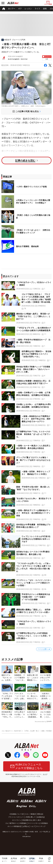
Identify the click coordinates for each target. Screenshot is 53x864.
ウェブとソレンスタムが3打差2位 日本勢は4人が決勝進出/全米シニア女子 (37, 539)
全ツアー (11, 9)
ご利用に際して (30, 817)
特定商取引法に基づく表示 (32, 820)
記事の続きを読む (25, 160)
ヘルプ (32, 826)
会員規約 (40, 817)
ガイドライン (16, 820)
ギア (20, 9)
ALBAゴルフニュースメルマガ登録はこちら (29, 766)
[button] (26, 285)
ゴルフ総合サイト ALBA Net (11, 731)
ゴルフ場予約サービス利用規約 (16, 823)
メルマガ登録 (48, 4)
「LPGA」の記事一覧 (30, 731)
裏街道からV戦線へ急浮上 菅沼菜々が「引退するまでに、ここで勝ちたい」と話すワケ (33, 316)
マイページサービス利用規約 (38, 823)
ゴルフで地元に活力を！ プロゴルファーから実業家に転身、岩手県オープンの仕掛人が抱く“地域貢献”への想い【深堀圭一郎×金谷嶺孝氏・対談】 (36, 299)
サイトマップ (40, 826)
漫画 (45, 9)
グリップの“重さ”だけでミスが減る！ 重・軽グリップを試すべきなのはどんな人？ (33, 460)
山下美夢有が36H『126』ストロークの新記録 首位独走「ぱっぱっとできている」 (33, 434)
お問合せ (26, 826)
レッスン (28, 9)
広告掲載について (16, 814)
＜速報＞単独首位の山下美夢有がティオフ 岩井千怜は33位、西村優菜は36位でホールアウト (36, 419)
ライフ (37, 9)
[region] (26, 8)
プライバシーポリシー (16, 817)
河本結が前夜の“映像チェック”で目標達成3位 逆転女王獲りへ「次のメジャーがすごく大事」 (33, 369)
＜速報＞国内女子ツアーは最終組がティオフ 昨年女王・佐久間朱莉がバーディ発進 (33, 513)
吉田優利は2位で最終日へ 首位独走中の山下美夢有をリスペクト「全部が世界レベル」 (36, 354)
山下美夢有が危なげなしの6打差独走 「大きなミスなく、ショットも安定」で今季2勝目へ (33, 636)
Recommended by (40, 721)
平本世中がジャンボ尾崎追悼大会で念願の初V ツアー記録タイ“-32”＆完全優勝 (36, 597)
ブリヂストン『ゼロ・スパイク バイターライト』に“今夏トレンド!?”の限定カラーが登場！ (33, 583)
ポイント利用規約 (14, 826)
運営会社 (40, 814)
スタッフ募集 (29, 814)
